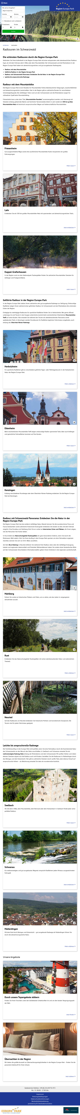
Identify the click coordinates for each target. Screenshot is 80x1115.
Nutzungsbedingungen (40, 1096)
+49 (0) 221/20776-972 (47, 1088)
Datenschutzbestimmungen (40, 1099)
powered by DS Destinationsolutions (40, 1104)
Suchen (13, 31)
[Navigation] (2, 3)
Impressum (40, 1094)
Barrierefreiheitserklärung (40, 1101)
